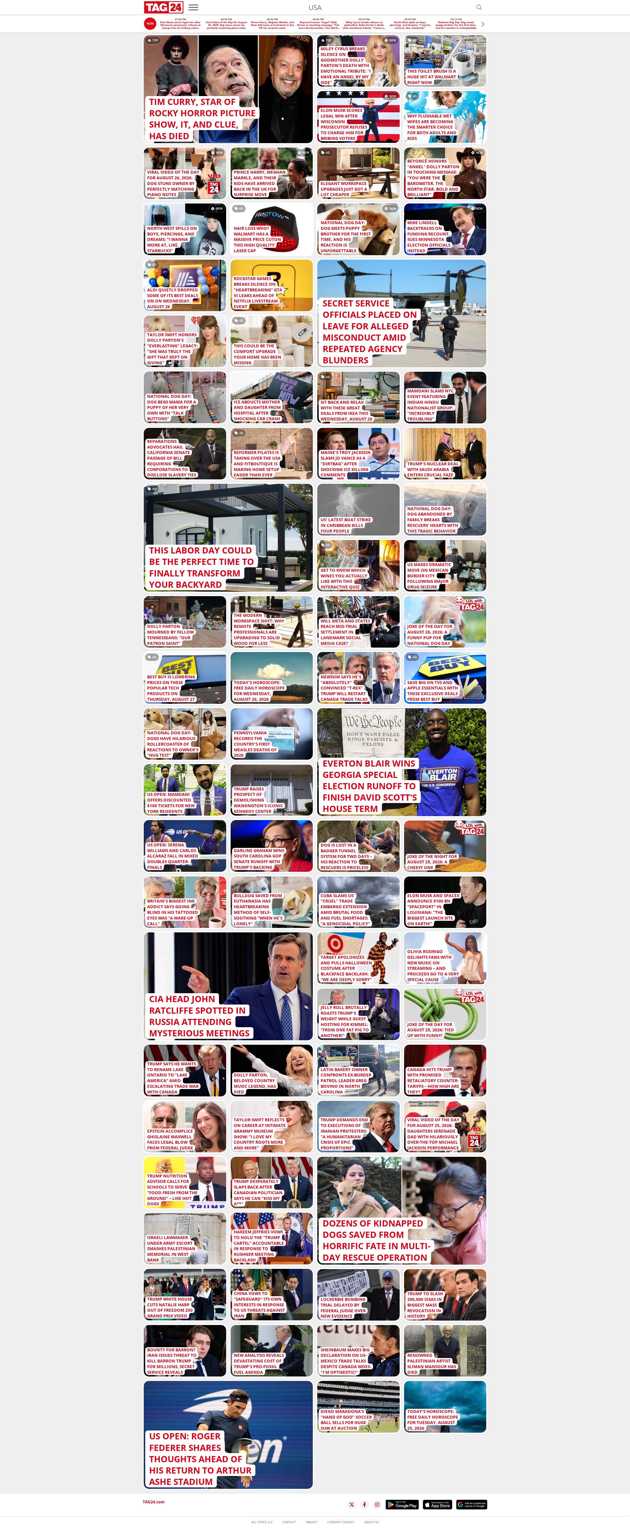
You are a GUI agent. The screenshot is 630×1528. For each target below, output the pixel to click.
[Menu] (193, 7)
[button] (483, 24)
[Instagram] (377, 1504)
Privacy (311, 1522)
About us (371, 1522)
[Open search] (479, 7)
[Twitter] (351, 1504)
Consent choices (340, 1522)
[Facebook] (364, 1504)
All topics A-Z (261, 1522)
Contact (289, 1522)
